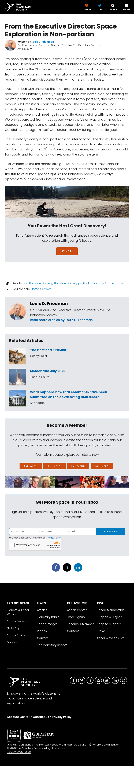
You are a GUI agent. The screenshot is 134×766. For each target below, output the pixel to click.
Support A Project (109, 617)
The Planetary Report (52, 645)
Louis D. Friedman (49, 303)
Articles (46, 289)
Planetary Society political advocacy (79, 283)
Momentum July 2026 (47, 371)
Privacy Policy (54, 537)
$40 (101, 466)
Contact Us (41, 717)
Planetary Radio (48, 617)
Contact (73, 631)
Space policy (114, 283)
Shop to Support (109, 624)
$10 (54, 466)
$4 (30, 466)
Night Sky (13, 628)
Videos (42, 631)
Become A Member (80, 624)
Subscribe (110, 531)
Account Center (18, 717)
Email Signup (76, 617)
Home (35, 289)
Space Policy (16, 635)
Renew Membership (111, 610)
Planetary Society (41, 283)
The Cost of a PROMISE (48, 350)
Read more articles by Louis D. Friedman (61, 320)
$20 (78, 466)
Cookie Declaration (19, 751)
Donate (67, 251)
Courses (43, 638)
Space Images (47, 624)
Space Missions (18, 621)
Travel (101, 631)
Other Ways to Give (111, 638)
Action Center (77, 610)
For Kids (12, 642)
